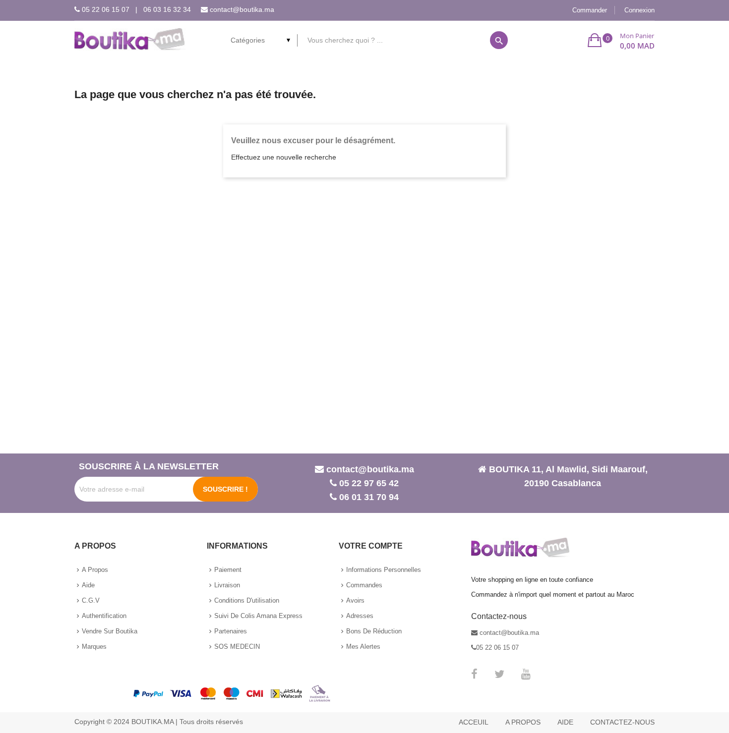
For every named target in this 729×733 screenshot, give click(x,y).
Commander (589, 10)
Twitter (499, 674)
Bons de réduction (374, 631)
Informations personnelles (383, 569)
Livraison (227, 585)
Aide (88, 585)
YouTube (526, 674)
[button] (621, 40)
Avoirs (355, 600)
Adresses (359, 616)
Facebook (474, 674)
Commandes (364, 585)
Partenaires (230, 631)
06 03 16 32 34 (167, 9)
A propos (95, 569)
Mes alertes (363, 646)
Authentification (104, 616)
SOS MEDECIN (237, 646)
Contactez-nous (622, 722)
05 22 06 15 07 (105, 9)
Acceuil (473, 722)
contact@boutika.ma (242, 9)
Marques (94, 646)
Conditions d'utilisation (246, 600)
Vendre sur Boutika (109, 631)
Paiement (228, 569)
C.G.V (91, 600)
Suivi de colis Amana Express (258, 616)
